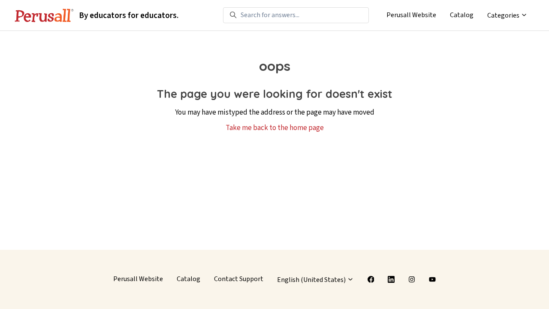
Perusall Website (411, 15)
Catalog (462, 15)
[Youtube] (432, 279)
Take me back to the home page (275, 128)
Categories (504, 15)
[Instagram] (411, 279)
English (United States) (312, 280)
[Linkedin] (391, 279)
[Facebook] (371, 279)
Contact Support (238, 279)
